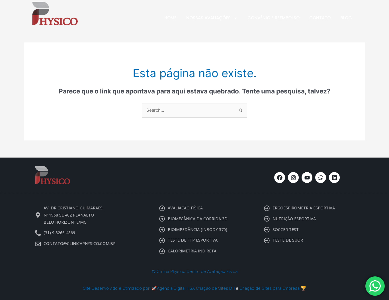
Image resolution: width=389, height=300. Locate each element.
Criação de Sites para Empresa (269, 288)
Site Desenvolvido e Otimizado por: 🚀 (120, 288)
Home (170, 18)
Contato (320, 18)
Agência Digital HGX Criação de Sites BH (196, 288)
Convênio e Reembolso (273, 18)
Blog (346, 18)
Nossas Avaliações (208, 18)
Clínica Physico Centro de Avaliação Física (197, 271)
